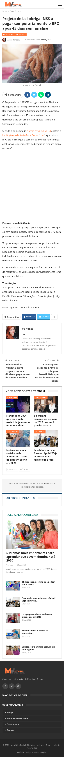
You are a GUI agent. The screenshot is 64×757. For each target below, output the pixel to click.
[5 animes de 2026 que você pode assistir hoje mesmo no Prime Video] (18, 404)
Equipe (10, 712)
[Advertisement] (32, 186)
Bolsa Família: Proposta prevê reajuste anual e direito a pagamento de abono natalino (17, 371)
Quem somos (13, 724)
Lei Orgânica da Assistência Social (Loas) (23, 135)
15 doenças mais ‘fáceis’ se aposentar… (35, 632)
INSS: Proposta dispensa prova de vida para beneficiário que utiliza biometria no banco (47, 372)
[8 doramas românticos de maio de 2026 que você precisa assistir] (46, 404)
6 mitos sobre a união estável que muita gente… (38, 648)
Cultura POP (40, 397)
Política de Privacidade (17, 718)
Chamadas (21, 35)
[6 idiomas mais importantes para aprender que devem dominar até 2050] (32, 534)
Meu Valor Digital (39, 752)
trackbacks (48, 483)
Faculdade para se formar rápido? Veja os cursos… (38, 599)
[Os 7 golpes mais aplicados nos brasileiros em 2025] (13, 618)
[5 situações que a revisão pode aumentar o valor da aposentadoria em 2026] (18, 438)
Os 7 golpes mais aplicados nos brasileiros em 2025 (37, 615)
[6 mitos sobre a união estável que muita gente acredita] (13, 650)
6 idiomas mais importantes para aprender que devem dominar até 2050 (30, 556)
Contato (10, 730)
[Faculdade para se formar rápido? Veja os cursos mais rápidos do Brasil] (46, 438)
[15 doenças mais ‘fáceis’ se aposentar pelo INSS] (13, 634)
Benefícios (8, 35)
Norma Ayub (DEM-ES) (39, 130)
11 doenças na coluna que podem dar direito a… (38, 583)
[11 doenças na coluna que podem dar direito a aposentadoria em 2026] (13, 586)
